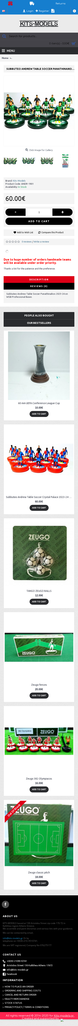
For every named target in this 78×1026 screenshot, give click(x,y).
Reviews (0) (39, 286)
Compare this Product (52, 232)
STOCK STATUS (13, 1003)
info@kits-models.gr (13, 938)
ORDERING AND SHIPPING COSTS (23, 990)
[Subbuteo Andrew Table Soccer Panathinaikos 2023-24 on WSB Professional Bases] (12, 159)
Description (39, 279)
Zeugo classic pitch (39, 872)
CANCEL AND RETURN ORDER (20, 994)
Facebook (12, 974)
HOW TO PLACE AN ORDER (19, 986)
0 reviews (27, 241)
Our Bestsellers (39, 322)
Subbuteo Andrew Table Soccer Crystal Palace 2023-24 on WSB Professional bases (39, 497)
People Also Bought (39, 315)
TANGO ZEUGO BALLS (39, 590)
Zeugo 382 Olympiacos (39, 778)
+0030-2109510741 (17, 961)
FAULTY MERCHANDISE (17, 999)
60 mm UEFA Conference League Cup (39, 403)
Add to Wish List (25, 232)
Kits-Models (19, 180)
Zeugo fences (39, 684)
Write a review (41, 241)
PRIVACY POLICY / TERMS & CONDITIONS (27, 1007)
